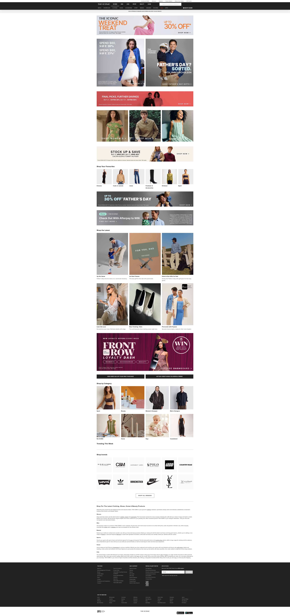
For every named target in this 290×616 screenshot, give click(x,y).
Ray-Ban (159, 599)
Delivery (154, 1)
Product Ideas (132, 579)
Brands (98, 572)
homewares (116, 547)
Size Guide (132, 573)
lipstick (103, 534)
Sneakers (172, 597)
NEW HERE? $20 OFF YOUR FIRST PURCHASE (120, 376)
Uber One (115, 579)
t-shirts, (106, 527)
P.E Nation (184, 602)
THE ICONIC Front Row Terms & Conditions (120, 573)
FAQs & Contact (133, 568)
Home (149, 4)
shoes (126, 517)
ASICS (171, 600)
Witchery (135, 597)
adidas (98, 599)
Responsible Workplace (151, 570)
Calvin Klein (160, 597)
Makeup (99, 600)
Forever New (124, 602)
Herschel (135, 600)
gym (131, 540)
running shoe (158, 540)
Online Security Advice (118, 575)
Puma (159, 600)
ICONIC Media (100, 573)
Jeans (183, 597)
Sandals (171, 599)
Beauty (142, 4)
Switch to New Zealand (135, 582)
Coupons (99, 582)
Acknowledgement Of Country (103, 570)
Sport (134, 4)
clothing (149, 509)
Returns (160, 1)
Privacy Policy (116, 570)
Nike (147, 600)
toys (138, 556)
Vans (122, 600)
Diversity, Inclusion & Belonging (152, 572)
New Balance (148, 599)
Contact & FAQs (145, 1)
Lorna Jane (148, 597)
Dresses (171, 602)
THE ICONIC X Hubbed (118, 580)
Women (115, 4)
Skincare (119, 534)
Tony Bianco (184, 600)
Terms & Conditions (117, 568)
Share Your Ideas (179, 1)
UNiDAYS (115, 577)
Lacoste (135, 602)
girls (162, 554)
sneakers (113, 527)
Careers (99, 579)
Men (122, 4)
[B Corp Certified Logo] (153, 584)
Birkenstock (111, 597)
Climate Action (149, 579)
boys (166, 554)
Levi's (98, 597)
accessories (134, 517)
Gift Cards (189, 1)
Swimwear (148, 602)
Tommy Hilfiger (185, 599)
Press (98, 577)
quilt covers (180, 547)
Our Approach (149, 568)
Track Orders (168, 1)
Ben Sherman (100, 602)
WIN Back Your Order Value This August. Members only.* (145, 11)
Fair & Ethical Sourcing (150, 577)
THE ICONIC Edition (117, 582)
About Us (99, 568)
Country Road (112, 600)
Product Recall (133, 581)
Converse (123, 597)
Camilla (111, 599)
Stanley (123, 599)
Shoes (110, 602)
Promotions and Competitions (103, 581)
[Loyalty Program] (188, 8)
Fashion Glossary (133, 577)
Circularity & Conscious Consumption (151, 574)
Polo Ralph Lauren (162, 602)
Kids (128, 4)
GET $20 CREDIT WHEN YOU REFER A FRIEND (169, 376)
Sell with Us (99, 575)
